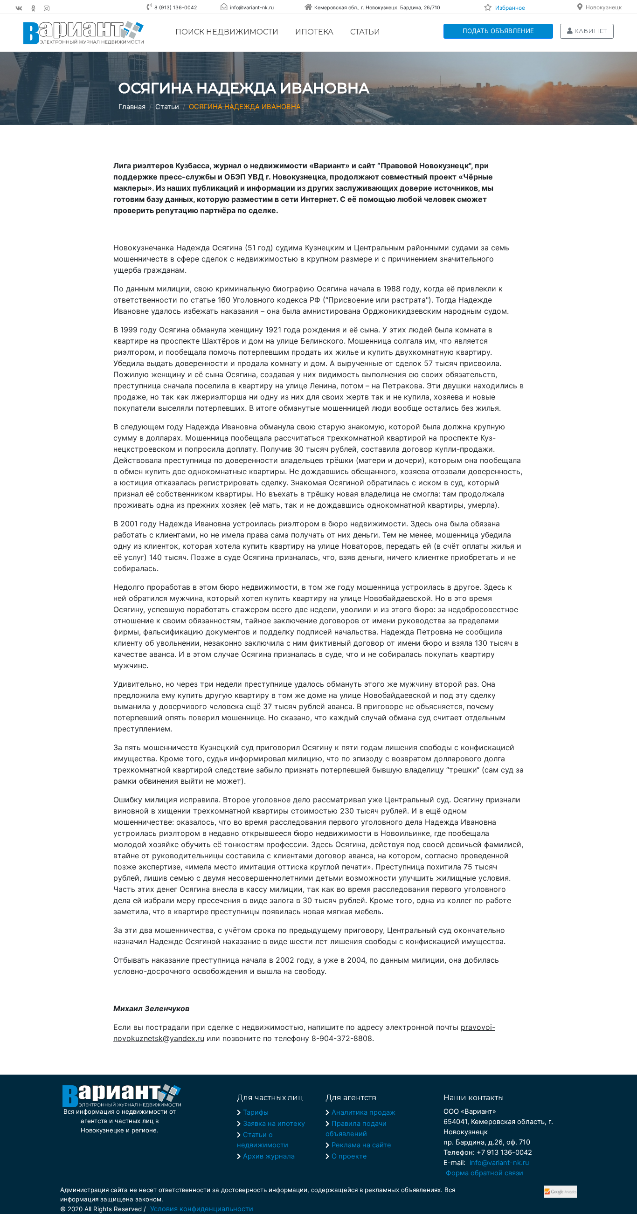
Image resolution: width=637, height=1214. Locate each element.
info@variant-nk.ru (499, 1163)
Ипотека (314, 32)
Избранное (510, 7)
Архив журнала (269, 1156)
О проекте (349, 1156)
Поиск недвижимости (226, 32)
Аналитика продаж (363, 1112)
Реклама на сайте (361, 1145)
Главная (131, 107)
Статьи (365, 32)
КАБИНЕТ (590, 30)
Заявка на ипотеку (274, 1123)
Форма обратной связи (484, 1173)
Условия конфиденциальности (201, 1209)
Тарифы (256, 1112)
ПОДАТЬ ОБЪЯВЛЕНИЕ (498, 30)
